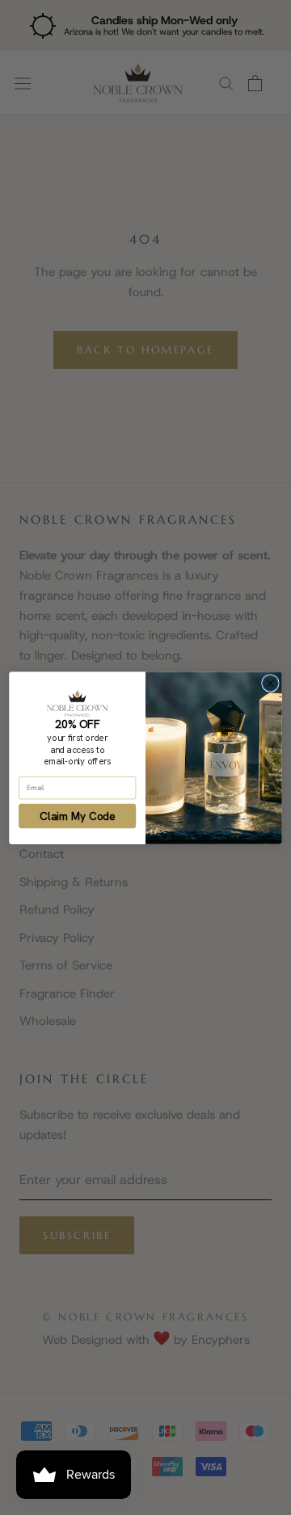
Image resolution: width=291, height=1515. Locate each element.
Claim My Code (77, 815)
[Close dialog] (271, 683)
